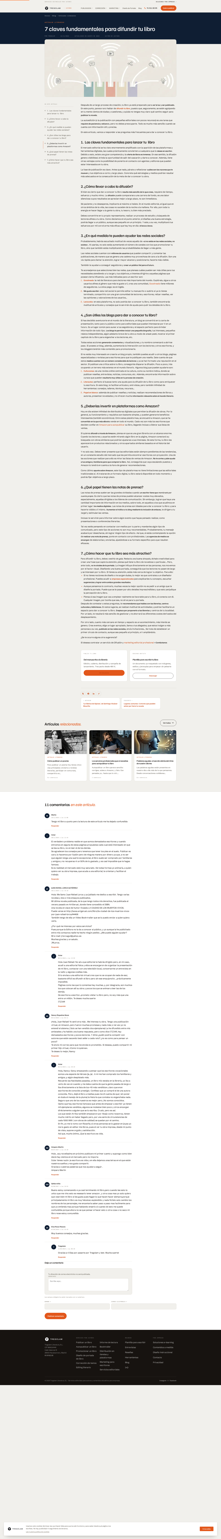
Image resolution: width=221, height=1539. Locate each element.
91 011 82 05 (152, 8)
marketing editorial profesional (139, 642)
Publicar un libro (84, 1342)
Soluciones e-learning (163, 1342)
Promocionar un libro (86, 1351)
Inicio (47, 16)
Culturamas (89, 371)
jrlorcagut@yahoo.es (71, 936)
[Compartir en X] (83, 694)
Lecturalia (88, 301)
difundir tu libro (123, 108)
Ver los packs (104, 673)
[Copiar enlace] (99, 694)
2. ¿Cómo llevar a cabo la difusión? (57, 120)
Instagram (162, 1381)
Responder (55, 826)
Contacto (157, 1357)
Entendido (207, 1529)
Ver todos (167, 723)
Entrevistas (130, 1347)
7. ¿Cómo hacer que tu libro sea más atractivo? (60, 161)
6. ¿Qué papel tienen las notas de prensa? (59, 153)
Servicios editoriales (109, 1369)
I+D (126, 1367)
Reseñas (129, 1352)
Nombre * (48, 1301)
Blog (140, 8)
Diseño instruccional (162, 1352)
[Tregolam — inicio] (52, 8)
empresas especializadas (123, 578)
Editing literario (83, 1367)
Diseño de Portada (129, 8)
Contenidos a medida (163, 1347)
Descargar (153, 676)
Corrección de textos (86, 1363)
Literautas (88, 381)
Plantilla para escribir (135, 1342)
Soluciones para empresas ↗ (166, 2)
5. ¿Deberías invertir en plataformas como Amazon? (58, 144)
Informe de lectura (109, 1342)
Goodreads (88, 280)
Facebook (173, 1381)
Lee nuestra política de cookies (37, 1532)
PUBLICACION (86, 8)
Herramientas (131, 1357)
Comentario (52, 1276)
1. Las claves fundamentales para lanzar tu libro (59, 112)
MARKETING (113, 8)
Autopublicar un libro (86, 1346)
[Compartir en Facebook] (88, 694)
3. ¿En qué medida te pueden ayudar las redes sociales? (59, 128)
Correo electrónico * (119, 1301)
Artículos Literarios (67, 16)
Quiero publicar (168, 8)
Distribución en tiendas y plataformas (107, 1354)
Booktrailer (105, 1346)
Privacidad (158, 1362)
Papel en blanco (91, 392)
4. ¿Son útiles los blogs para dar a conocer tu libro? (58, 136)
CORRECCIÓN (100, 8)
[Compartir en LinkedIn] (93, 694)
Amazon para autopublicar (112, 424)
